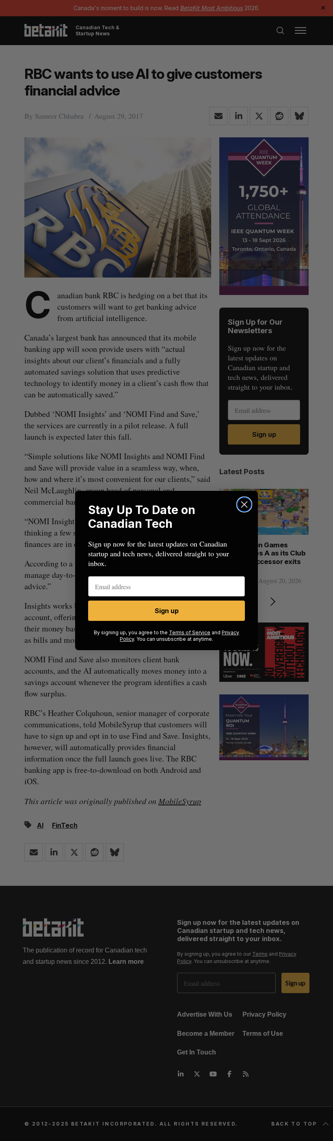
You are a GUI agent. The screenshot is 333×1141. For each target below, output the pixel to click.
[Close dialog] (244, 504)
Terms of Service (189, 632)
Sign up (167, 611)
